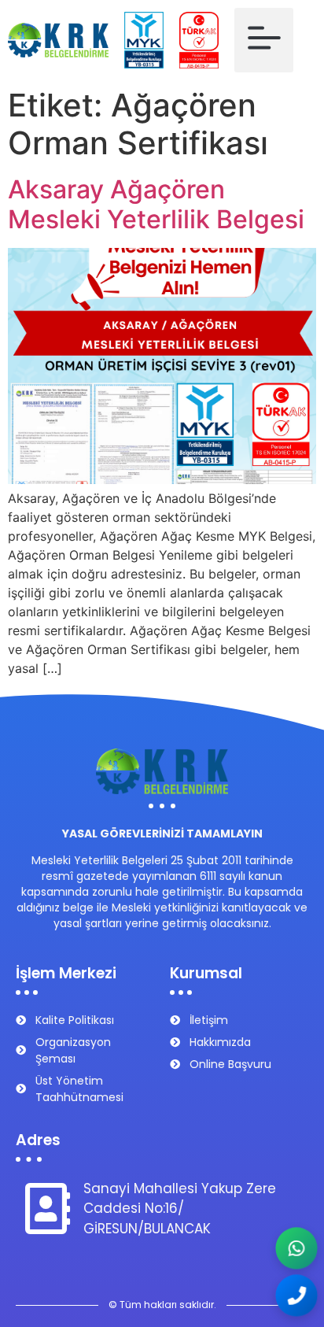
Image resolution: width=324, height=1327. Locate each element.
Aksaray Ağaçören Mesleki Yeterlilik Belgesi (156, 204)
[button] (263, 40)
